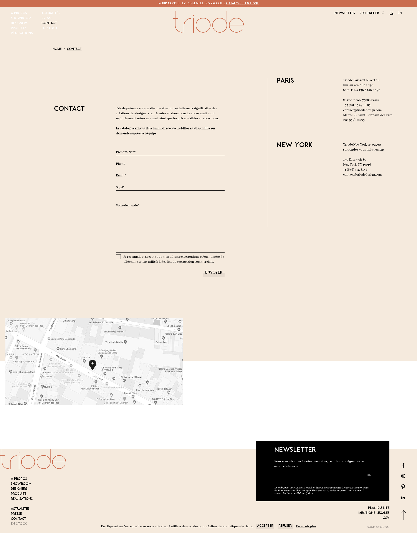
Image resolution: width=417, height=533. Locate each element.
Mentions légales (373, 513)
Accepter (265, 526)
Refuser (285, 526)
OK (369, 475)
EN (400, 13)
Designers (19, 23)
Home (57, 49)
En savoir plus (306, 526)
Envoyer (213, 273)
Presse (46, 18)
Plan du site (378, 508)
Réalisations (22, 33)
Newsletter (344, 13)
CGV (386, 518)
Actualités (50, 13)
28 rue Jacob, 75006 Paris (361, 100)
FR (391, 13)
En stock (49, 28)
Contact (49, 23)
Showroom (21, 18)
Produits (18, 28)
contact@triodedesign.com (362, 110)
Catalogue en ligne (242, 3)
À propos (19, 13)
